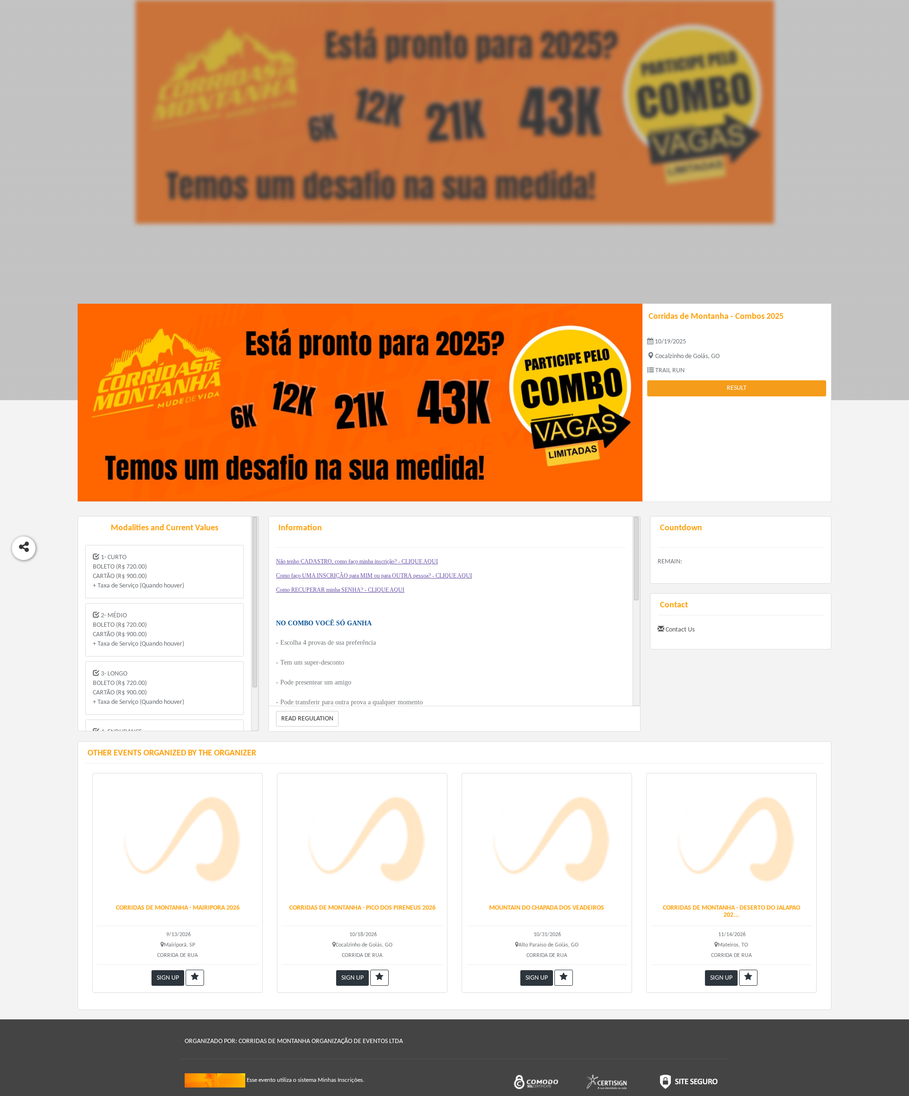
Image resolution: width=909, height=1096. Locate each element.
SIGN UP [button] (168, 978)
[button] (195, 978)
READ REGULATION (307, 718)
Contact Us (679, 629)
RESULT (737, 388)
